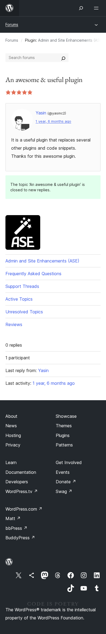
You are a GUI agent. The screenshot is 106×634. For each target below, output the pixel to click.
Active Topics (19, 299)
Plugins (63, 435)
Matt (13, 518)
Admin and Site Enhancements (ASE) (71, 40)
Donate (66, 481)
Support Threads (22, 286)
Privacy (12, 445)
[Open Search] (81, 8)
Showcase (66, 416)
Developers (16, 481)
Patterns (64, 445)
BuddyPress (20, 537)
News (11, 425)
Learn (11, 462)
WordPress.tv (21, 491)
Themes (64, 425)
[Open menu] (97, 8)
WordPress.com (23, 509)
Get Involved (69, 462)
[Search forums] (63, 57)
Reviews (13, 324)
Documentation (20, 472)
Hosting (13, 435)
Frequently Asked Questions (33, 273)
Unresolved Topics (24, 311)
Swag (64, 491)
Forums (11, 24)
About (11, 416)
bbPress (16, 528)
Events (63, 472)
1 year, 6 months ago (53, 121)
